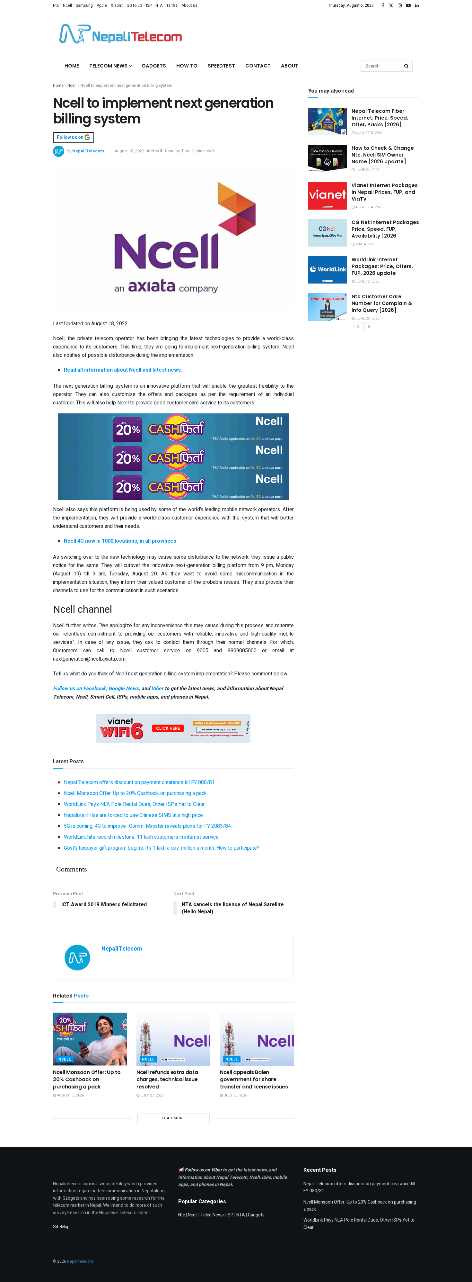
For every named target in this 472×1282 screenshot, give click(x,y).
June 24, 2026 (366, 170)
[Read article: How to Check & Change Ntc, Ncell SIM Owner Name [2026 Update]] (327, 158)
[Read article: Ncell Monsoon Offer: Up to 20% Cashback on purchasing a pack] (90, 1039)
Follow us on (70, 137)
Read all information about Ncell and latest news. (123, 370)
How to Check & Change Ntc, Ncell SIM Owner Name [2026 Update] (383, 155)
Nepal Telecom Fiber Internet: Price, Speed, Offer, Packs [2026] (380, 118)
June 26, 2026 (366, 318)
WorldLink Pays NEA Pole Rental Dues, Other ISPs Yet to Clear (134, 804)
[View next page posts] (369, 326)
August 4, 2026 (368, 207)
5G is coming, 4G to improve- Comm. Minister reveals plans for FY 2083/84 (147, 826)
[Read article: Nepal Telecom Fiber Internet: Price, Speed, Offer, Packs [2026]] (327, 121)
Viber (157, 688)
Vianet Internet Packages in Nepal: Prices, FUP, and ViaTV (385, 192)
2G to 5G (134, 5)
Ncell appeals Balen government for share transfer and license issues (254, 1079)
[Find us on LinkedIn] (417, 5)
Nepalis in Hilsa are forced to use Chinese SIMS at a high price (133, 815)
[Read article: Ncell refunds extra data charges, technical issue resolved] (173, 1039)
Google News (123, 688)
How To (186, 65)
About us (189, 5)
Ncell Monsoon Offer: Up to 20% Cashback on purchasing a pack (135, 793)
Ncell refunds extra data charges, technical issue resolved (167, 1079)
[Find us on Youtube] (408, 5)
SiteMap (61, 1226)
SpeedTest (221, 65)
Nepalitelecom (80, 1261)
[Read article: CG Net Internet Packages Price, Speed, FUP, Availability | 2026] (327, 233)
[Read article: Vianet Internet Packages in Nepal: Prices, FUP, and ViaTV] (327, 196)
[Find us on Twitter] (391, 5)
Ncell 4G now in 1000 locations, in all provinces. (121, 541)
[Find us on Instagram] (400, 5)
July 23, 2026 (235, 1095)
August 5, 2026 (70, 1095)
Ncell (67, 5)
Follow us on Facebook (79, 688)
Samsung (84, 5)
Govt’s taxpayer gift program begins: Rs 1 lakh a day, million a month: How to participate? (161, 848)
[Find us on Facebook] (383, 5)
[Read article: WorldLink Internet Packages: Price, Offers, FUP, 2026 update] (327, 270)
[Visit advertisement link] (173, 427)
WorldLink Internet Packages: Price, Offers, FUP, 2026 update (382, 266)
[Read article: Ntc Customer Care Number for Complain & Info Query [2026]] (327, 307)
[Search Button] (407, 66)
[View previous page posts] (358, 326)
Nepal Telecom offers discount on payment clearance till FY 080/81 (139, 782)
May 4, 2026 (364, 244)
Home (72, 65)
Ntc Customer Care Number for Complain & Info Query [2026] (382, 303)
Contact (258, 65)
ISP (149, 5)
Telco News (212, 1215)
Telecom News (108, 65)
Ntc (56, 5)
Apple (102, 5)
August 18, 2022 (129, 151)
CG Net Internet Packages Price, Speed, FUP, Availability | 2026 (385, 229)
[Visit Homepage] (119, 34)
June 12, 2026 (366, 281)
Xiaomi (117, 5)
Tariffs (172, 5)
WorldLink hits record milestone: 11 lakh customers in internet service (141, 837)
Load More (173, 1118)
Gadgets (154, 65)
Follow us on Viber (204, 1170)
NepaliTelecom (88, 151)
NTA (158, 5)
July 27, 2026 (151, 1095)
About (289, 65)
